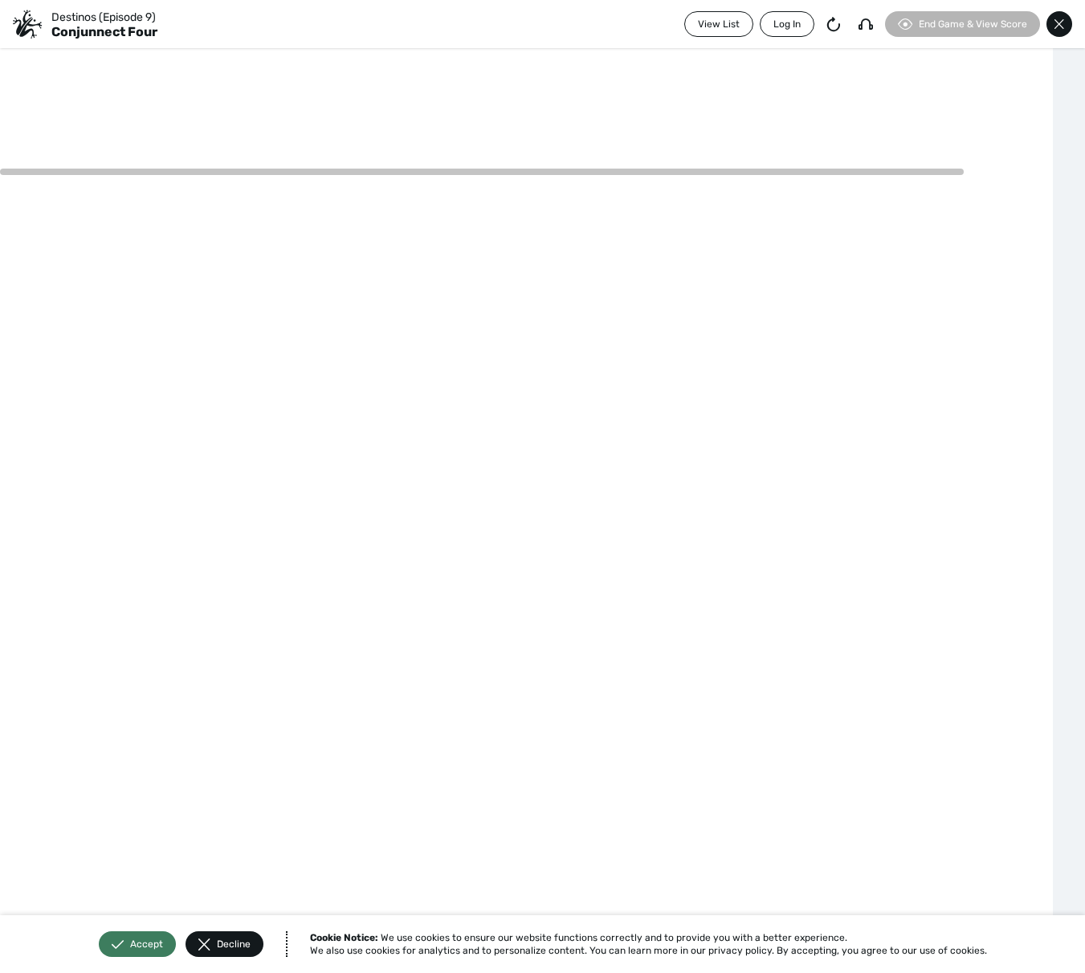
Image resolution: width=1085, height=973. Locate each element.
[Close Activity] (1059, 24)
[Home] (27, 24)
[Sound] (866, 24)
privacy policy (740, 950)
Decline (234, 944)
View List (719, 24)
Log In (787, 24)
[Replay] (833, 24)
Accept (146, 944)
